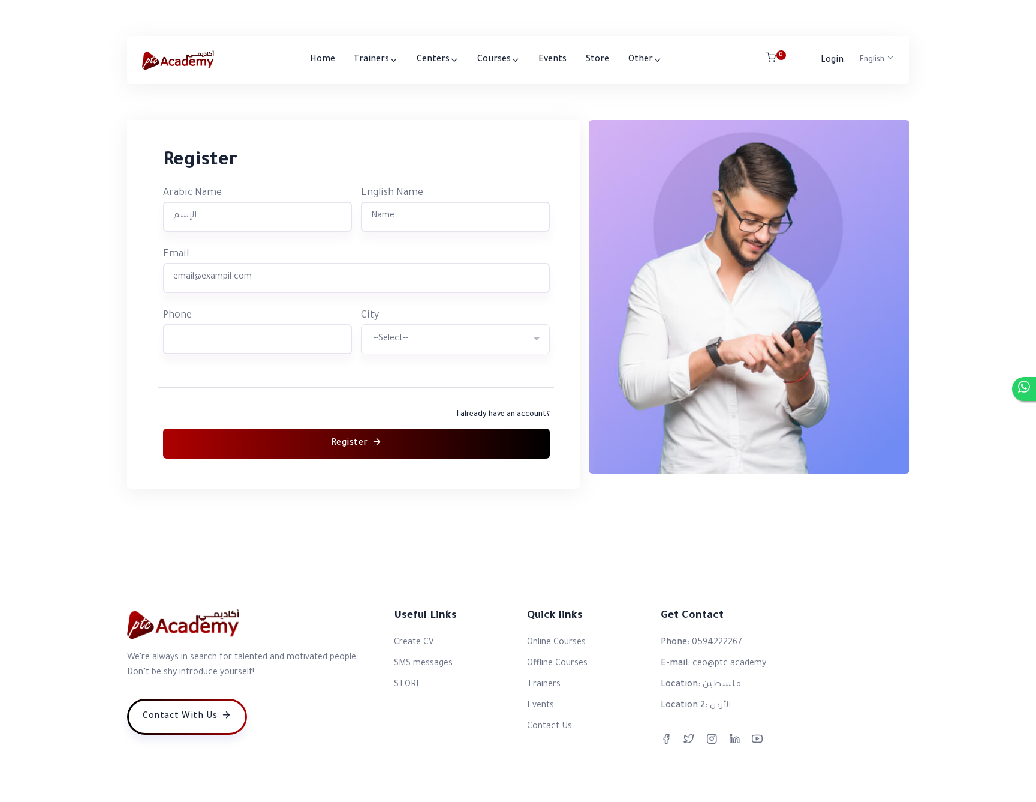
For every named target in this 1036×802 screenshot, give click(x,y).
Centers (433, 60)
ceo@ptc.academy (175, 18)
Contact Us (549, 727)
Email (176, 254)
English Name (392, 193)
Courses (494, 60)
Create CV (414, 643)
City (370, 315)
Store (597, 60)
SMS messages (423, 664)
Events (552, 60)
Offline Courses (557, 664)
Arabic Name (192, 193)
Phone (177, 315)
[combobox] (455, 339)
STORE (407, 685)
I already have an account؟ (503, 415)
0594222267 (253, 18)
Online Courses (556, 643)
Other (640, 60)
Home (322, 60)
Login (832, 60)
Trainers (371, 60)
